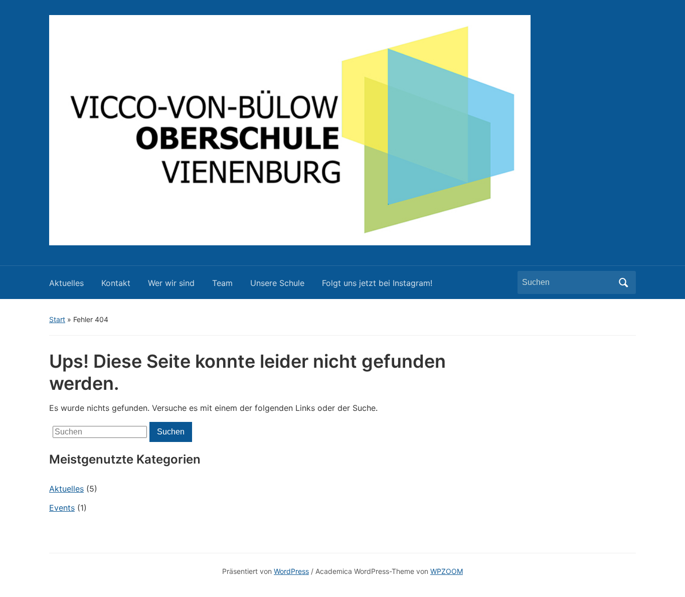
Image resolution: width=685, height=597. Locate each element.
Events (62, 508)
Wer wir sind (171, 283)
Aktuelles (66, 283)
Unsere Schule (277, 283)
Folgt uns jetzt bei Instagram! (377, 283)
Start (57, 319)
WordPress (291, 571)
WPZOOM (446, 571)
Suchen (623, 282)
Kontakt (115, 283)
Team (222, 283)
